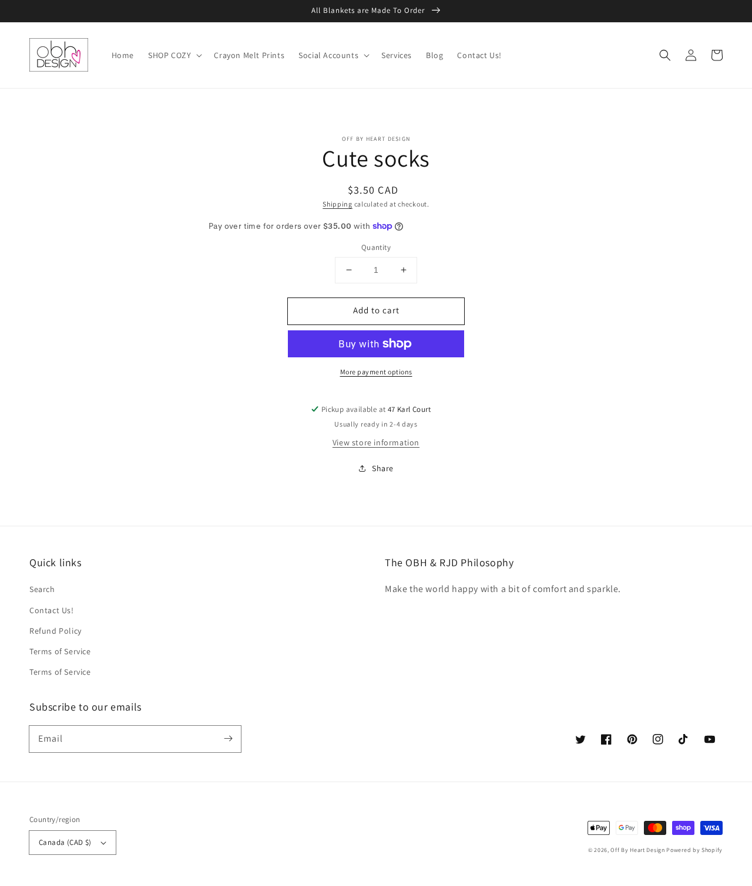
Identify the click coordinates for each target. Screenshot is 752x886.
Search (42, 589)
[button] (665, 55)
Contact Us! (51, 610)
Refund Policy (55, 630)
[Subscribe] (228, 739)
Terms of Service (60, 651)
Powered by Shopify (694, 850)
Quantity (376, 247)
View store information (376, 442)
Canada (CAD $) (65, 842)
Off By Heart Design (637, 850)
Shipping (337, 203)
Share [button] (383, 468)
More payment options (376, 371)
